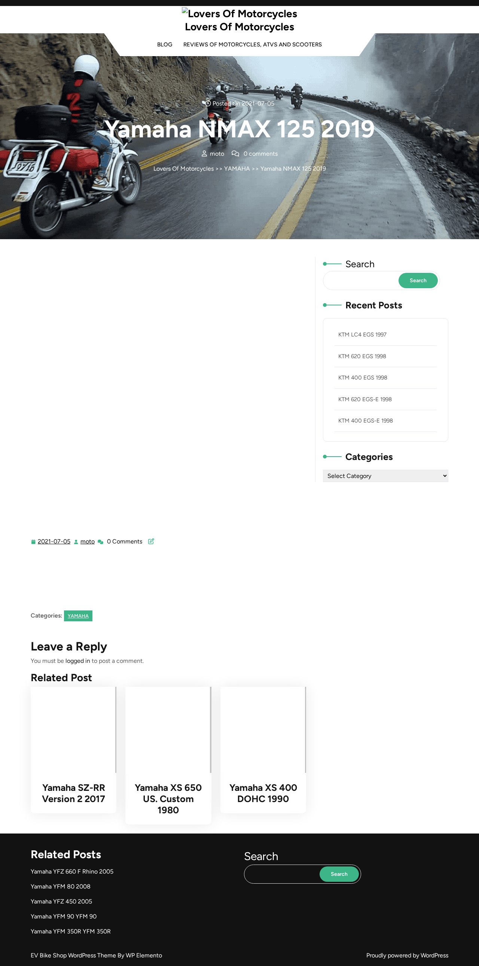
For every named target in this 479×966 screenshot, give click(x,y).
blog (164, 44)
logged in (77, 660)
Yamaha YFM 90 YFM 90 (64, 916)
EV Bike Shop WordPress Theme (74, 955)
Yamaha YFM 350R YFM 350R (71, 931)
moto (87, 541)
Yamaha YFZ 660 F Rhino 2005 (72, 871)
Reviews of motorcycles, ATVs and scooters (252, 44)
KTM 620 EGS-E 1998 (365, 399)
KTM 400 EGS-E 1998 (365, 420)
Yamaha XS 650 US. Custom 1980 (168, 799)
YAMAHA (237, 168)
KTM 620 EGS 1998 (362, 356)
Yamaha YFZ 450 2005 (61, 901)
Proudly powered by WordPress (407, 955)
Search (360, 263)
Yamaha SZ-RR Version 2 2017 (73, 793)
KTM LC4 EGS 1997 (362, 334)
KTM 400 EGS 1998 (362, 377)
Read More (71, 729)
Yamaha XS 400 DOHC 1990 (263, 793)
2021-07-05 (54, 542)
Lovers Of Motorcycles (239, 26)
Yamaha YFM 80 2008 (61, 886)
